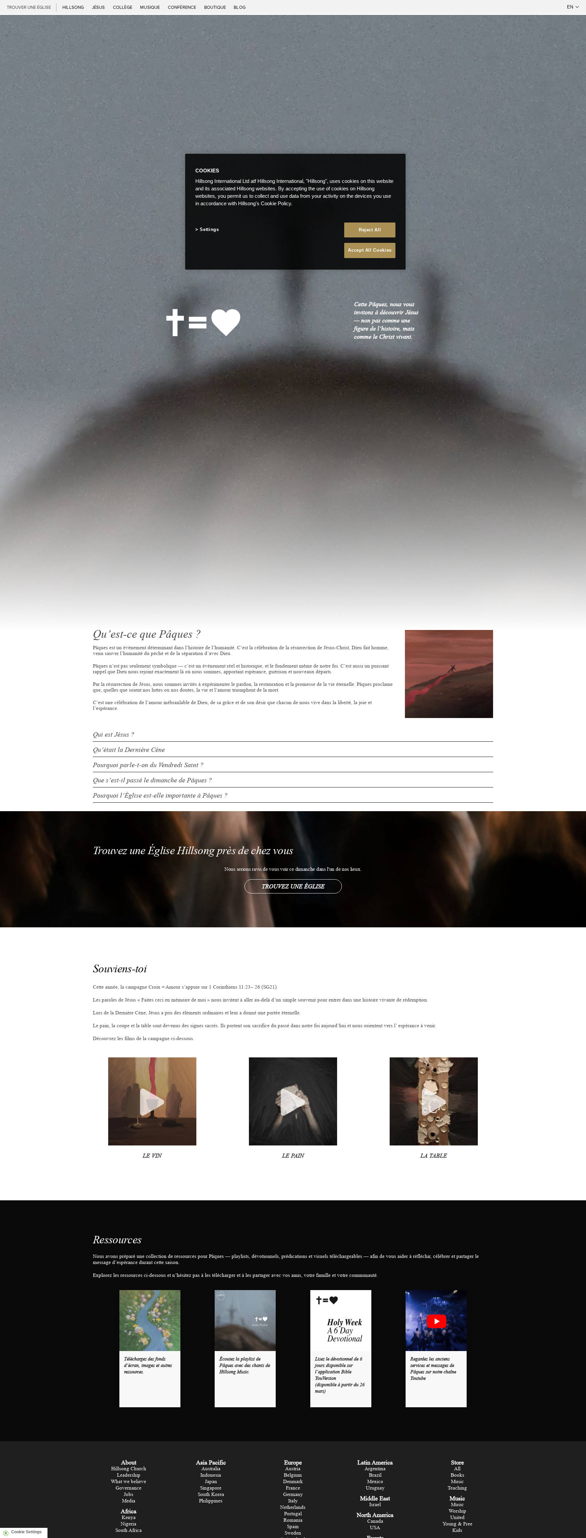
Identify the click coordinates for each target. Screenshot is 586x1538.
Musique (150, 7)
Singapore (210, 1488)
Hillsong (73, 7)
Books (457, 1475)
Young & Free (457, 1524)
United (457, 1517)
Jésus (99, 7)
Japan (211, 1481)
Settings (209, 229)
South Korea (211, 1494)
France (293, 1488)
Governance (128, 1488)
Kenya (129, 1517)
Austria (292, 1469)
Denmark (293, 1481)
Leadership (128, 1475)
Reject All (370, 230)
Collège (123, 7)
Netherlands (293, 1507)
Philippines (210, 1501)
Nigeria (128, 1524)
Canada (375, 1521)
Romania (293, 1520)
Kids (457, 1530)
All (457, 1469)
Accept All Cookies (370, 250)
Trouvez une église (293, 886)
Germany (293, 1494)
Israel (375, 1505)
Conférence (182, 7)
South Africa (128, 1530)
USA (375, 1528)
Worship (457, 1511)
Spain (293, 1527)
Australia (210, 1469)
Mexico (375, 1481)
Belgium (293, 1475)
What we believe (128, 1481)
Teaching (457, 1488)
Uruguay (375, 1488)
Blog (240, 7)
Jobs (128, 1494)
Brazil (375, 1475)
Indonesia (210, 1475)
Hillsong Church (128, 1469)
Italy (293, 1501)
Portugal (293, 1514)
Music (457, 1481)
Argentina (375, 1469)
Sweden (293, 1533)
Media (128, 1501)
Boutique (215, 7)
